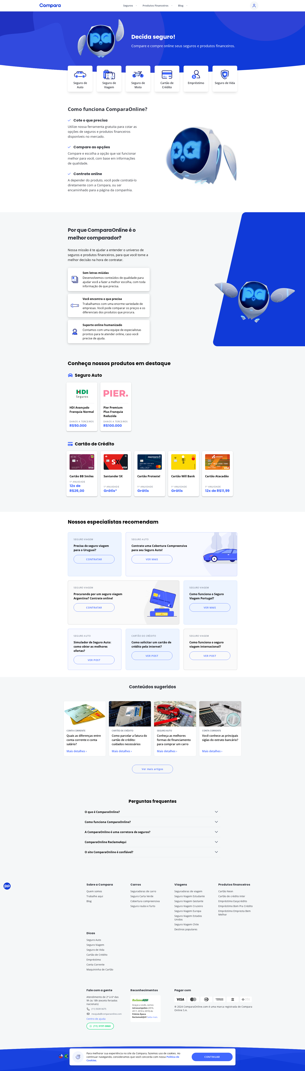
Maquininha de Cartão (99, 969)
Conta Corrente (95, 964)
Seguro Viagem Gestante (188, 901)
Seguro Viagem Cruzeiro (188, 906)
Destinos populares (185, 929)
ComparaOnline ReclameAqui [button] (105, 842)
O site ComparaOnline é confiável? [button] (109, 852)
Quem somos (94, 891)
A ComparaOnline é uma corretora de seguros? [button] (117, 832)
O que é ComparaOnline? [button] (102, 812)
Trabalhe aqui (94, 896)
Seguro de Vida (95, 949)
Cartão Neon (225, 891)
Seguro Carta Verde (141, 896)
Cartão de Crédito (96, 954)
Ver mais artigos (152, 769)
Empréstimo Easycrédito (232, 901)
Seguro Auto (93, 940)
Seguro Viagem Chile (186, 924)
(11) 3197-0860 (102, 1026)
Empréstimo (93, 959)
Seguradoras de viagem (188, 891)
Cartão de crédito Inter (231, 896)
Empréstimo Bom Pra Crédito (235, 906)
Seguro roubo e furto (142, 906)
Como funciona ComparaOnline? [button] (108, 822)
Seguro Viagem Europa (187, 911)
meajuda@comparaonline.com (106, 1013)
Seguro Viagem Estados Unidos (188, 917)
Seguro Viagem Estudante (189, 896)
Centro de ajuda (96, 1018)
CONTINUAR (212, 1056)
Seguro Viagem (95, 944)
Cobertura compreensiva (145, 901)
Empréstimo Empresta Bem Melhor (234, 912)
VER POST (94, 660)
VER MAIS (152, 559)
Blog (89, 901)
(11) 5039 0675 (98, 1008)
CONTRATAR (94, 559)
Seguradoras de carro (143, 891)
